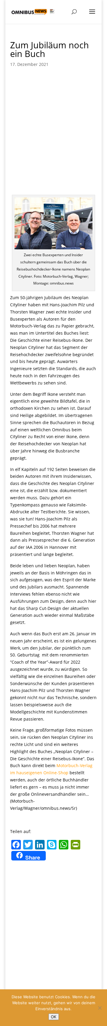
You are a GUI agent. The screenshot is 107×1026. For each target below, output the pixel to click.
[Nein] (100, 1008)
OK (53, 1016)
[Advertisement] (53, 129)
